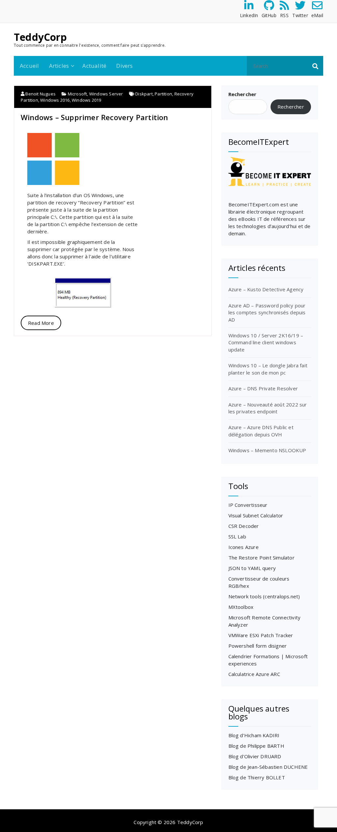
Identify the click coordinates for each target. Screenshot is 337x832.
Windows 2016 (54, 100)
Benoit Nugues (40, 94)
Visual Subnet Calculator (255, 515)
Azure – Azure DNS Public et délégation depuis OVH (261, 430)
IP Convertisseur (248, 505)
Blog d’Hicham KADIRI (254, 735)
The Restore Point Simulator (261, 557)
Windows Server (106, 94)
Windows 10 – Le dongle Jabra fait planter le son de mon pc (268, 369)
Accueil (29, 65)
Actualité (94, 65)
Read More (41, 323)
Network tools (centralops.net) (264, 596)
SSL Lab (237, 536)
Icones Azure (243, 547)
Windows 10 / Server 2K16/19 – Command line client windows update (265, 342)
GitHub (269, 15)
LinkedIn (249, 15)
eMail (317, 15)
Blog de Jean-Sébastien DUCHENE (268, 767)
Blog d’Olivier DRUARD (254, 756)
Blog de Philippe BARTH (256, 745)
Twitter (300, 15)
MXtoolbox (241, 607)
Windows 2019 (86, 100)
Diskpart (144, 94)
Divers (124, 65)
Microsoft (77, 94)
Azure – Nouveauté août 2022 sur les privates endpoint (267, 408)
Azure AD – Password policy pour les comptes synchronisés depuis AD (267, 312)
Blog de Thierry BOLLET (256, 777)
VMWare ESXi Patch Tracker (260, 635)
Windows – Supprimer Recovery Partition (94, 117)
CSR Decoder (243, 526)
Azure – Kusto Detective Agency (266, 289)
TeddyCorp (40, 37)
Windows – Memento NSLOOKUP (267, 450)
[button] (315, 66)
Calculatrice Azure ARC (254, 674)
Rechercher (242, 94)
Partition (163, 94)
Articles (59, 65)
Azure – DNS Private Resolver (263, 388)
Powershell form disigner (257, 645)
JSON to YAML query (252, 568)
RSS (284, 15)
